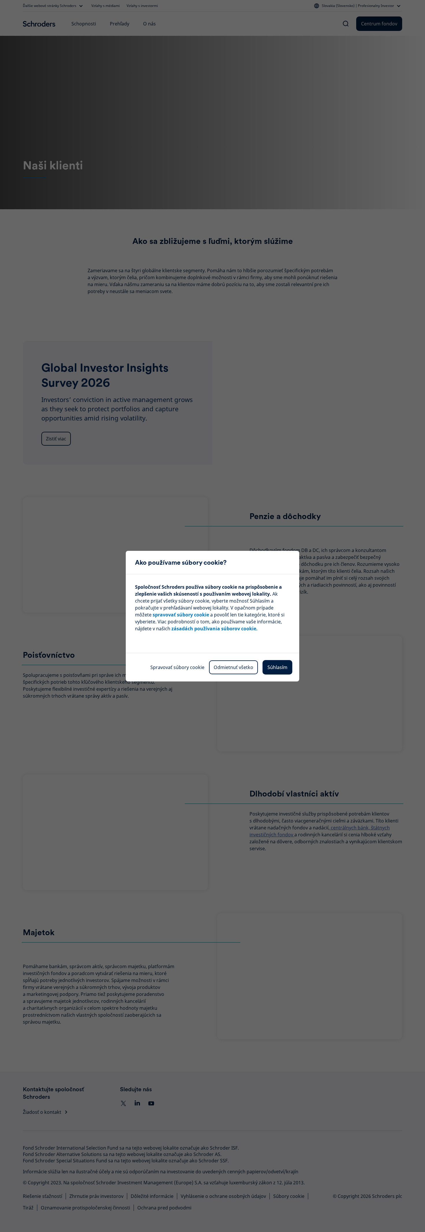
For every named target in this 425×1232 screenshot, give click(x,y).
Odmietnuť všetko (233, 667)
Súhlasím (277, 667)
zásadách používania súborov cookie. (214, 628)
